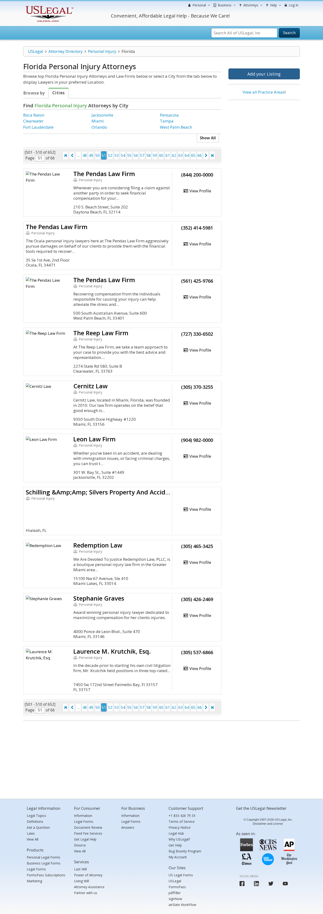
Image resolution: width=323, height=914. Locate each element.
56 (136, 155)
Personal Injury (102, 51)
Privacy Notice (180, 827)
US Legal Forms (181, 875)
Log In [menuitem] (293, 5)
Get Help (175, 845)
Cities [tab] (58, 92)
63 (180, 155)
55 (129, 155)
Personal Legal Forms (43, 857)
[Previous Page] (72, 155)
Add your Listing (264, 74)
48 (85, 155)
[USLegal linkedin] (256, 883)
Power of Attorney (88, 875)
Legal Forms (36, 869)
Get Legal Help (85, 839)
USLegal (35, 51)
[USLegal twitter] (270, 883)
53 (116, 155)
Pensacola (169, 115)
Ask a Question (38, 827)
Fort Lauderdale (38, 127)
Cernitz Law (90, 386)
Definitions (35, 821)
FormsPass (177, 887)
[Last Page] (212, 155)
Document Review (88, 827)
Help (273, 5)
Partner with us (85, 893)
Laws (31, 833)
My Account (178, 857)
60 (161, 155)
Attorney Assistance (89, 887)
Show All (208, 137)
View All (32, 839)
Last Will (80, 869)
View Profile (199, 191)
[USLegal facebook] (242, 883)
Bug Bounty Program (185, 851)
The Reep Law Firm (100, 333)
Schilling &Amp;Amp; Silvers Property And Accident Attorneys (115, 492)
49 (91, 155)
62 (174, 155)
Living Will (81, 881)
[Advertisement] (264, 134)
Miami (98, 121)
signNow (175, 898)
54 (123, 155)
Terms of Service (182, 821)
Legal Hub (176, 833)
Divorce (80, 845)
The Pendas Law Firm (104, 173)
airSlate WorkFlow (182, 904)
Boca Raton (33, 115)
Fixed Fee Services (88, 833)
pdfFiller (175, 893)
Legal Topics (36, 815)
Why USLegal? (179, 839)
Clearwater (33, 121)
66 (199, 155)
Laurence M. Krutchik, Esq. (112, 651)
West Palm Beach (176, 127)
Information (83, 815)
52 (110, 155)
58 (148, 155)
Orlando (99, 127)
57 (142, 155)
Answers (127, 827)
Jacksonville (102, 115)
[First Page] (65, 155)
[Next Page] (206, 155)
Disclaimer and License (268, 823)
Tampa (167, 121)
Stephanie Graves (98, 598)
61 (168, 155)
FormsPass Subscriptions (46, 875)
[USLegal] (48, 6)
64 (187, 155)
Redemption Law (97, 545)
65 (193, 155)
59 (155, 155)
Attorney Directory (65, 51)
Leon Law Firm (94, 439)
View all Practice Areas (263, 92)
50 (97, 155)
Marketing (34, 881)
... (78, 155)
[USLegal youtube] (285, 883)
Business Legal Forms (44, 863)
